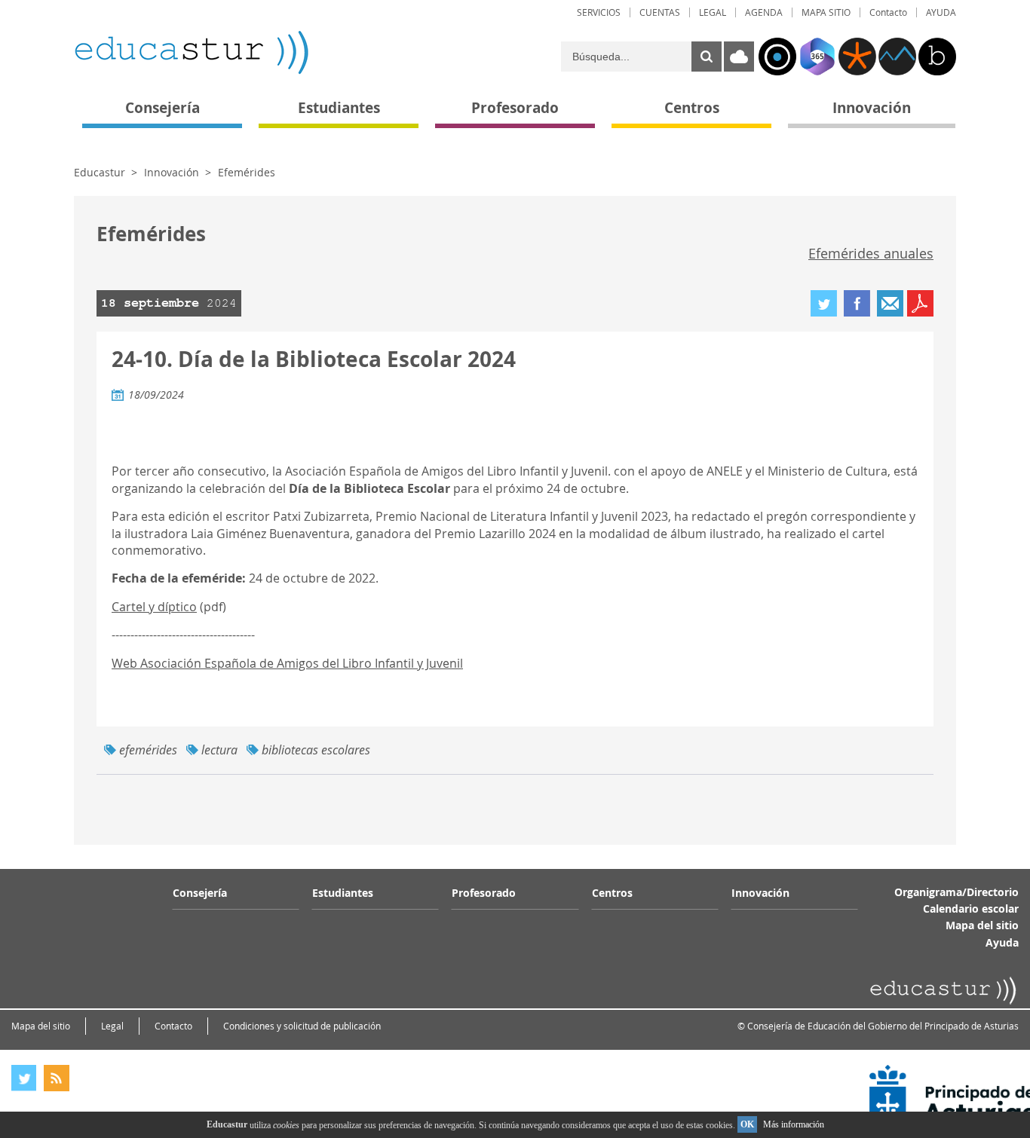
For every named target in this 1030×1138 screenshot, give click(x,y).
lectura (219, 750)
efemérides (148, 750)
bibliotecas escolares (316, 750)
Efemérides (246, 172)
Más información (793, 1124)
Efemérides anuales (870, 253)
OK (747, 1124)
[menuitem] (599, 12)
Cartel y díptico (154, 606)
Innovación (171, 172)
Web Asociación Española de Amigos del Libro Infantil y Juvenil (287, 663)
